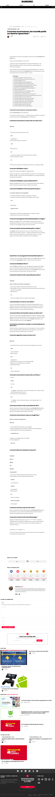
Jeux (13, 737)
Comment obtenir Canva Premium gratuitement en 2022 (36, 700)
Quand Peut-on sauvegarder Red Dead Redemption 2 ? (25, 88)
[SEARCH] (53, 7)
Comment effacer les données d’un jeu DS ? (23, 102)
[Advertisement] (27, 16)
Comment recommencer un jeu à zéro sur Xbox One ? (24, 79)
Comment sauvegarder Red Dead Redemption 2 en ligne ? (25, 85)
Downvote (38, 561)
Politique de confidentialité (42, 794)
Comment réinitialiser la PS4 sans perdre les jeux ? (24, 83)
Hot (34, 5)
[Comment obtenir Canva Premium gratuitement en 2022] (10, 701)
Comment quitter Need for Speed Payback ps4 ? (13, 739)
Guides (35, 795)
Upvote (17, 561)
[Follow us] (52, 7)
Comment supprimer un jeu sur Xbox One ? (22, 96)
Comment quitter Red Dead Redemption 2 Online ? (24, 86)
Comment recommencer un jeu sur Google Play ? (24, 101)
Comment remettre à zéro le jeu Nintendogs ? (23, 105)
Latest (7, 5)
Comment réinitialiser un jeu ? (20, 80)
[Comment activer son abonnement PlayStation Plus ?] (14, 657)
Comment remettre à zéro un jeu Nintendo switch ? (24, 91)
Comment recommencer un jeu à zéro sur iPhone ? (24, 98)
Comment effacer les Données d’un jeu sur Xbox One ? (25, 93)
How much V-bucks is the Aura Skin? (38, 651)
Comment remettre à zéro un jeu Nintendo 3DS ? (23, 99)
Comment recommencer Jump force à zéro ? (23, 77)
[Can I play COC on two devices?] (14, 680)
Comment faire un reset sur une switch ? (22, 92)
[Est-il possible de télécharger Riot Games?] (10, 725)
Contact (38, 795)
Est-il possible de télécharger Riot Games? (32, 724)
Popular (21, 5)
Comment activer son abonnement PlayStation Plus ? (11, 666)
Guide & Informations (12, 694)
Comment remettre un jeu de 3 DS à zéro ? (22, 104)
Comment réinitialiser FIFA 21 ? (20, 89)
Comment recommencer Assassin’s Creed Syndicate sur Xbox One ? (27, 95)
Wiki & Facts (35, 794)
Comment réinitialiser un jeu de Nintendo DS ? (23, 82)
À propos (30, 794)
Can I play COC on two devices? (10, 689)
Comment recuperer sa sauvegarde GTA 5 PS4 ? (40, 739)
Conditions (50, 794)
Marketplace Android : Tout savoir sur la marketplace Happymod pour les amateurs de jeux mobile (35, 712)
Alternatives (30, 795)
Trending (47, 5)
